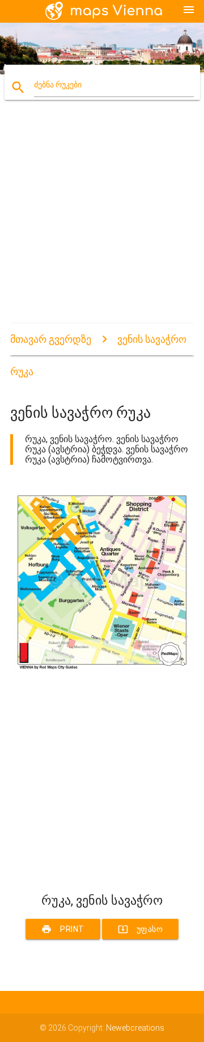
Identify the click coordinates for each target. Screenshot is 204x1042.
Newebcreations (135, 1027)
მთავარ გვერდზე (50, 339)
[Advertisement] (102, 221)
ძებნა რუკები (58, 84)
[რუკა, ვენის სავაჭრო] (102, 669)
